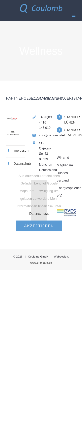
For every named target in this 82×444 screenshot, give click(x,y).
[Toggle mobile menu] (74, 15)
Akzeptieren (39, 226)
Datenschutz (19, 163)
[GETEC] (15, 120)
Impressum (19, 150)
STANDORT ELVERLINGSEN (70, 132)
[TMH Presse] (15, 134)
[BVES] (66, 213)
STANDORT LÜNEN (70, 119)
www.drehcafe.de (41, 262)
